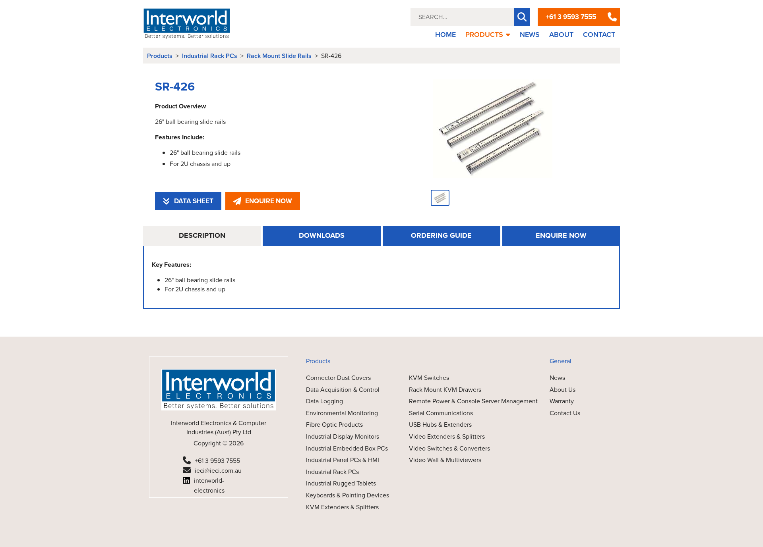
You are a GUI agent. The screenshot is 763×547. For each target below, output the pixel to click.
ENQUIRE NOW (268, 201)
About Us (562, 389)
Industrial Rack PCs (209, 55)
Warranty (562, 401)
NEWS (530, 34)
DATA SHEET (193, 201)
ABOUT (561, 34)
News (557, 377)
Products (159, 55)
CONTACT (599, 34)
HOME (445, 34)
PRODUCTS (484, 34)
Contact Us (565, 413)
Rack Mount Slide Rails (279, 55)
